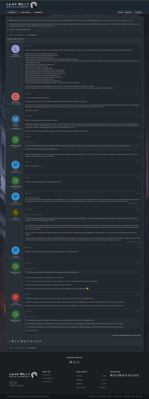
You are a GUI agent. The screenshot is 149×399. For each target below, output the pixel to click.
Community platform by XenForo (22, 396)
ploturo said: (30, 316)
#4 (139, 136)
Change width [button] (101, 396)
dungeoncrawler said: (33, 214)
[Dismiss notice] (139, 20)
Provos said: (30, 268)
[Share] (137, 46)
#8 (139, 209)
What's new (25, 12)
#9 (139, 247)
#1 (139, 45)
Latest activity (47, 381)
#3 (139, 116)
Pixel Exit (46, 396)
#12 (139, 311)
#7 (139, 193)
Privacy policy (126, 396)
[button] (16, 12)
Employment (13, 382)
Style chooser (93, 396)
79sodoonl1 (102, 387)
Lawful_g (11, 41)
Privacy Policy (13, 384)
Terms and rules (117, 396)
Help (132, 396)
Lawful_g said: (31, 142)
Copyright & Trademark (16, 385)
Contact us (109, 396)
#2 (139, 93)
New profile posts (48, 378)
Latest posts (46, 375)
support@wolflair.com (47, 26)
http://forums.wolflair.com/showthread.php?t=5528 (117, 20)
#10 (139, 263)
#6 (139, 177)
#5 (139, 161)
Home (136, 396)
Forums (12, 12)
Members (39, 12)
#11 (139, 294)
